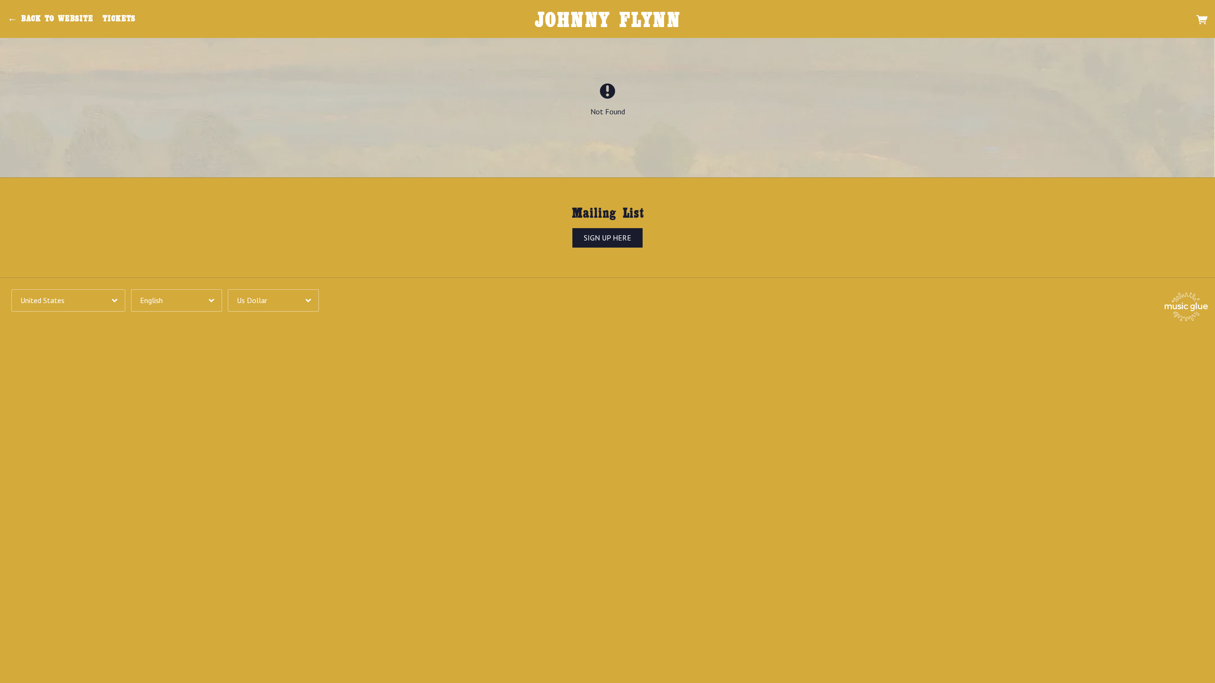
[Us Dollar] (273, 300)
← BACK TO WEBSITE (50, 18)
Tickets (119, 18)
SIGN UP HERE (607, 238)
